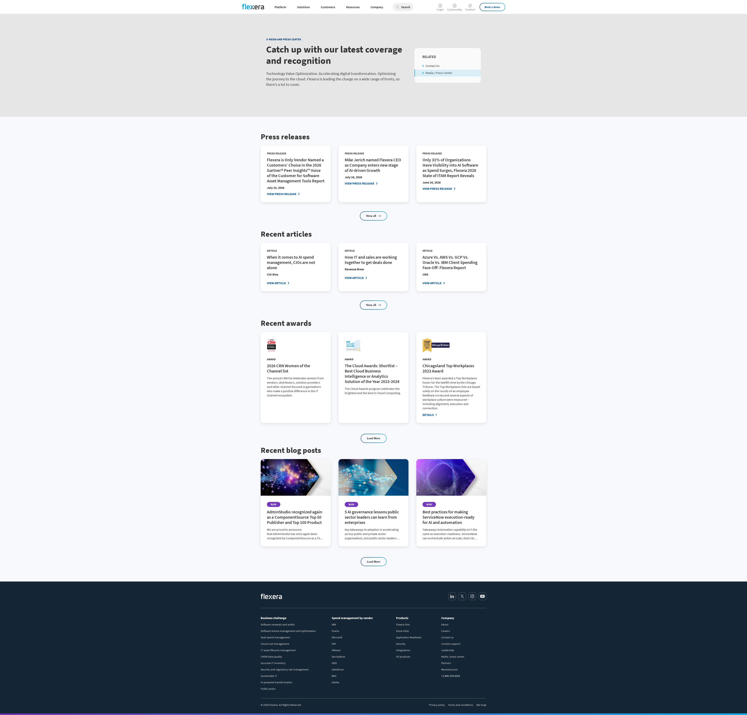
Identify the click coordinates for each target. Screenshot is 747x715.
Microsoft (337, 637)
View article (276, 283)
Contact (470, 9)
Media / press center (452, 656)
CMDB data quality (271, 656)
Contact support (450, 644)
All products (403, 656)
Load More (373, 438)
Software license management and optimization (288, 631)
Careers (445, 631)
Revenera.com (449, 669)
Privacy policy (437, 705)
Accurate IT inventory (273, 663)
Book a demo (492, 7)
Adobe (335, 682)
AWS (334, 663)
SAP (334, 644)
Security (400, 644)
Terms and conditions (460, 705)
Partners (446, 663)
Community (454, 9)
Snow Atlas (402, 631)
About (444, 624)
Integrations (403, 650)
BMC (334, 676)
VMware (336, 650)
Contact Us (432, 66)
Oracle (335, 631)
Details (428, 415)
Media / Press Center (438, 73)
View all (371, 216)
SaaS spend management (275, 637)
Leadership (447, 650)
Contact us (447, 637)
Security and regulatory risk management (285, 669)
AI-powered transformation (276, 682)
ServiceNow (338, 656)
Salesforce (338, 669)
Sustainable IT (269, 676)
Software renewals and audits (278, 624)
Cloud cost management (275, 644)
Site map (481, 705)
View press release (281, 194)
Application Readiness (409, 637)
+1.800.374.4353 (450, 676)
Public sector (268, 688)
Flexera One (403, 624)
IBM (334, 624)
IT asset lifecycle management (278, 650)
